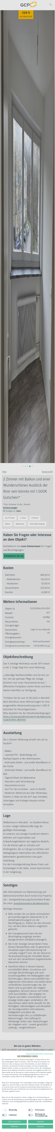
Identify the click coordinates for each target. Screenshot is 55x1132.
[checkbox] (4, 1110)
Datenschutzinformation (35, 1054)
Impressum (49, 1054)
